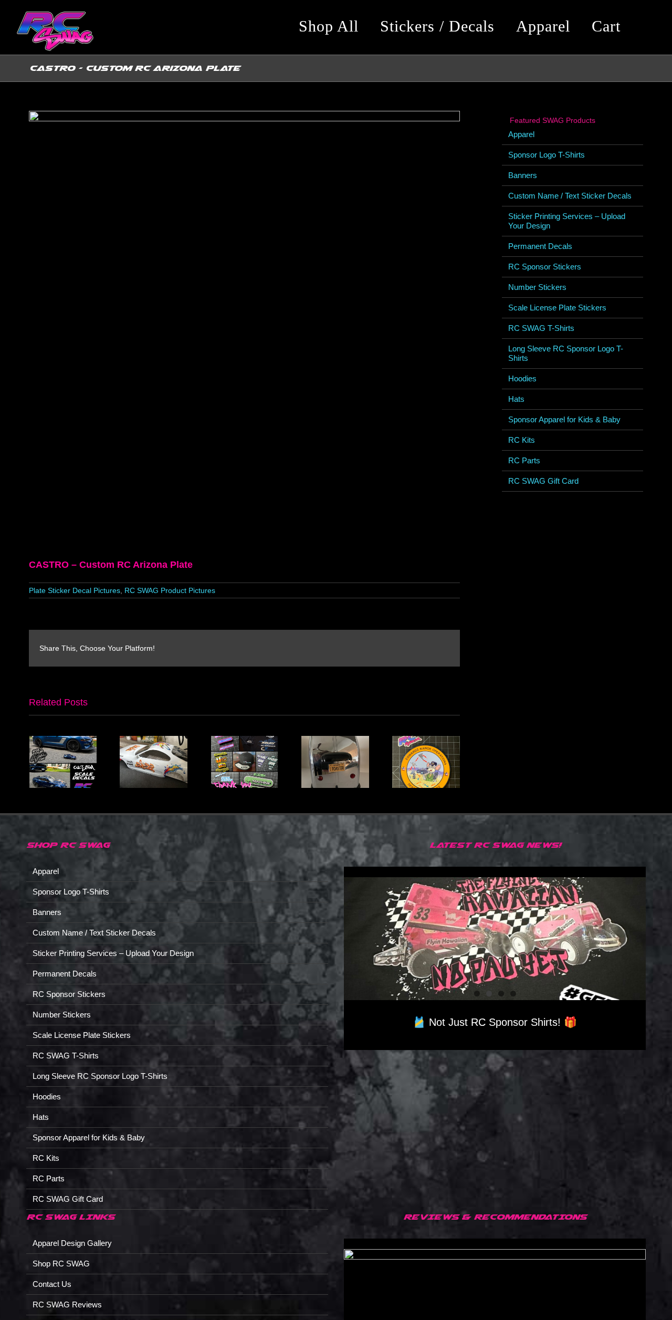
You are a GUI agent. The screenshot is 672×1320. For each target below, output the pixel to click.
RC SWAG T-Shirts (541, 328)
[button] (647, 26)
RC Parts (524, 460)
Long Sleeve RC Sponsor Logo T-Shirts (100, 1076)
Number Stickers (537, 287)
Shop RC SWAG (61, 1263)
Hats (516, 398)
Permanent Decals (540, 246)
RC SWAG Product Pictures (169, 590)
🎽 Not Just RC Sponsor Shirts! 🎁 (495, 1022)
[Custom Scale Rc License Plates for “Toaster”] (335, 740)
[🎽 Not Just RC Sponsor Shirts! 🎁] (495, 938)
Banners (522, 175)
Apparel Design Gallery (72, 1243)
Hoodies (522, 378)
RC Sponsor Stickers (544, 266)
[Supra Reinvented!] (153, 740)
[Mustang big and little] (63, 740)
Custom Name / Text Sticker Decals (570, 195)
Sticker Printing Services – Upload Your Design (113, 953)
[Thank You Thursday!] (244, 740)
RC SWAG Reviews (67, 1304)
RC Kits (521, 439)
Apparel (521, 134)
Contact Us (52, 1284)
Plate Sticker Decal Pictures (74, 590)
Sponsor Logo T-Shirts (546, 154)
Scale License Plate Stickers (557, 307)
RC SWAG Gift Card (543, 480)
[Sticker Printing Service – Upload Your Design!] (426, 740)
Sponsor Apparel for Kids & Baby (564, 419)
